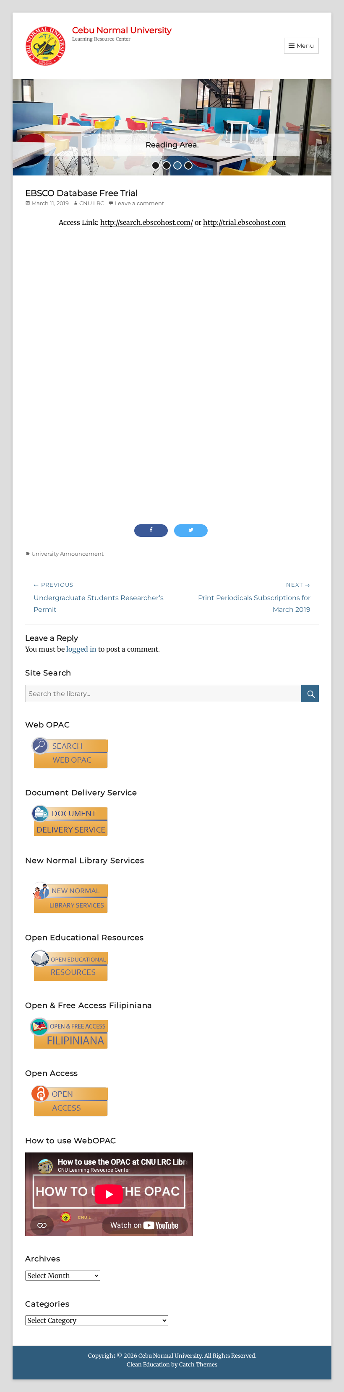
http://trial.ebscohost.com (244, 222)
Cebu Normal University (122, 30)
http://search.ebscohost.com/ (146, 222)
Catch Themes (198, 1364)
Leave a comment (139, 203)
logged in (81, 649)
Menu (305, 45)
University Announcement (67, 553)
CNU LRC (91, 203)
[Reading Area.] (172, 127)
